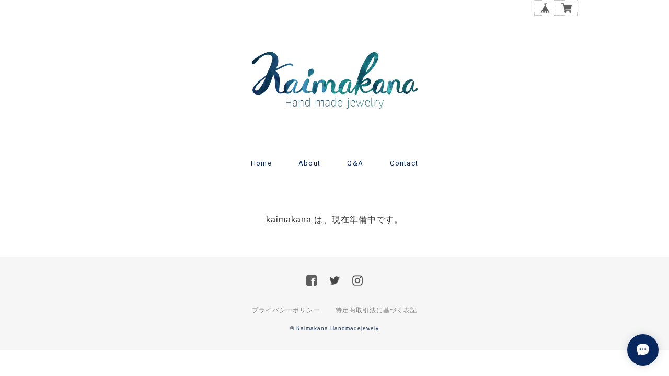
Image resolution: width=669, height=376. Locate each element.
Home (261, 163)
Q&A (355, 163)
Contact (404, 163)
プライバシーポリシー (286, 310)
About (309, 163)
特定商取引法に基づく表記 (376, 310)
